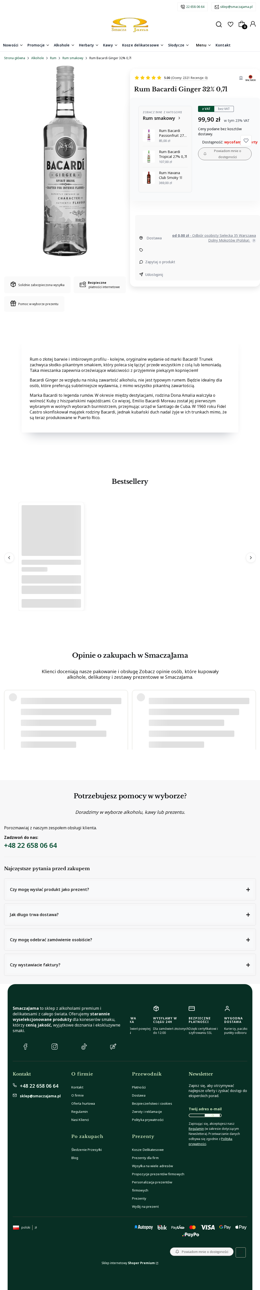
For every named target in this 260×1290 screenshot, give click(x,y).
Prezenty (139, 1198)
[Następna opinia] (251, 718)
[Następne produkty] (251, 558)
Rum (53, 58)
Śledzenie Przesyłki (86, 1149)
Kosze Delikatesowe (148, 1149)
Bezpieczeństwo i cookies (152, 1103)
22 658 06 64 (195, 7)
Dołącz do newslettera (212, 1115)
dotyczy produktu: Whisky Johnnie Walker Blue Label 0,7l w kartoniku (70, 737)
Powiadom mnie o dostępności (227, 153)
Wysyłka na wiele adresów (152, 1166)
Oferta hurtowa (83, 1103)
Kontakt (77, 1087)
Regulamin (79, 1111)
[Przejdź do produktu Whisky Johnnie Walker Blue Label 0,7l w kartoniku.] (51, 549)
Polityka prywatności (148, 1119)
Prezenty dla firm (145, 1157)
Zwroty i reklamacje (147, 1111)
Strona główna (14, 58)
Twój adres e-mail (205, 1108)
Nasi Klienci (80, 1119)
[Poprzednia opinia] (9, 718)
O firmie (77, 1095)
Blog (74, 1157)
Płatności (139, 1087)
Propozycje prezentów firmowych (158, 1174)
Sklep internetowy (128, 1263)
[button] (246, 140)
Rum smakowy (72, 58)
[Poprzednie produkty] (9, 558)
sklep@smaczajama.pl (236, 7)
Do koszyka (51, 603)
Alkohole (37, 58)
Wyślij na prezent (145, 1206)
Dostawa (138, 1095)
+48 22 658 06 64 (30, 845)
